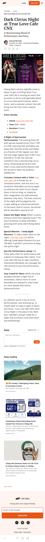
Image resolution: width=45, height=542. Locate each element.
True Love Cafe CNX (24, 121)
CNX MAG (7, 11)
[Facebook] (22, 522)
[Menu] (42, 2)
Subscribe (34, 3)
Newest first (32, 330)
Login (24, 3)
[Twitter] (16, 522)
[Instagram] (28, 522)
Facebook (13, 132)
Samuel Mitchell (15, 41)
